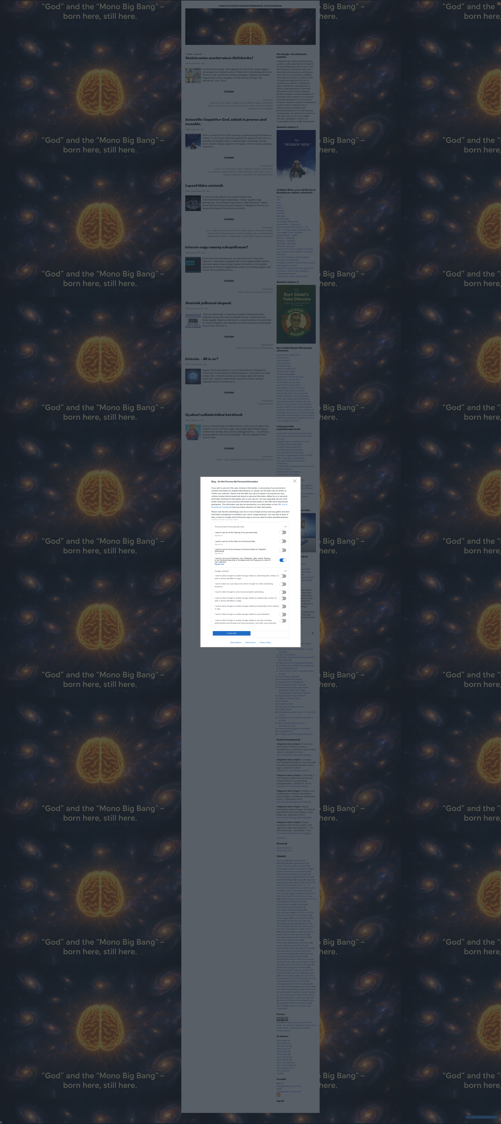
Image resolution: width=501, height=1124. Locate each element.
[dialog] (250, 562)
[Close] (295, 481)
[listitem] (250, 526)
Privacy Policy (265, 642)
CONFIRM (232, 633)
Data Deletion (235, 642)
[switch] (282, 532)
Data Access (250, 642)
